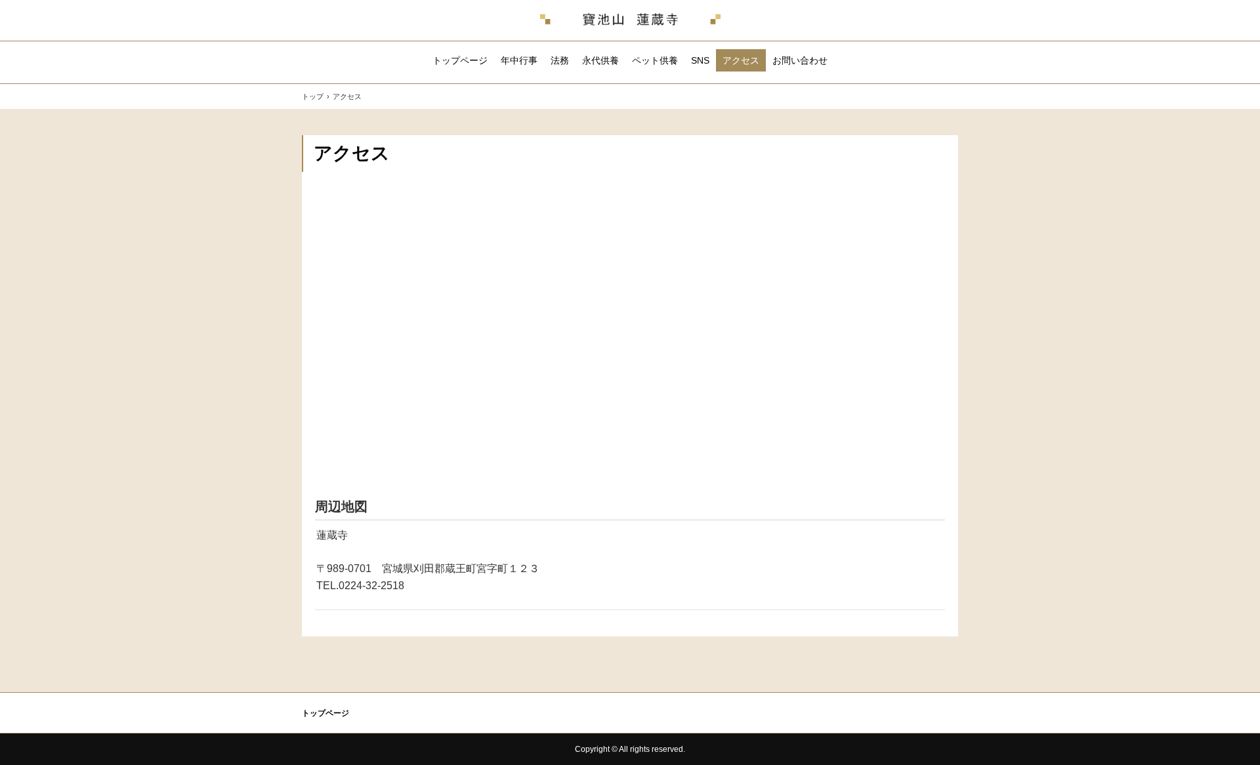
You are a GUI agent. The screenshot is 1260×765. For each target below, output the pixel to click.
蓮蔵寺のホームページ (630, 20)
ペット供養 (655, 60)
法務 (560, 60)
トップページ (460, 60)
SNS (700, 60)
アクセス (741, 60)
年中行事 (519, 60)
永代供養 (600, 60)
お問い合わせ (800, 60)
